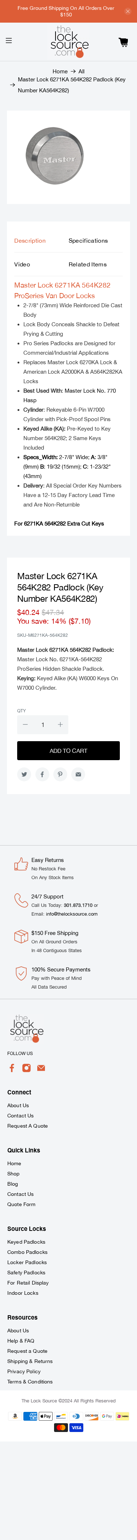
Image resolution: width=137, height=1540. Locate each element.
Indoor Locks (22, 1293)
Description (30, 240)
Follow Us (20, 1053)
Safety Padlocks (26, 1272)
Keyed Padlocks (26, 1242)
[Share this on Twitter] (24, 774)
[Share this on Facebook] (42, 774)
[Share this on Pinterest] (60, 774)
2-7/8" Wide (55, 457)
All (81, 71)
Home (60, 71)
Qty (21, 710)
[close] (128, 11)
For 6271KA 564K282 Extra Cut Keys (59, 523)
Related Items (88, 264)
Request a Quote (27, 1351)
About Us (18, 1105)
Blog (12, 1184)
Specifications (88, 240)
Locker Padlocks (27, 1262)
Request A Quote (27, 1126)
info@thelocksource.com (72, 914)
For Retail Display (28, 1283)
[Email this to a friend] (78, 774)
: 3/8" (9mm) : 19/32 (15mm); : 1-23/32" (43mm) (67, 466)
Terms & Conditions (30, 1382)
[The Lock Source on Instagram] (26, 1071)
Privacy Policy (24, 1371)
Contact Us (20, 1116)
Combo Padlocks (27, 1252)
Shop (13, 1174)
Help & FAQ (20, 1341)
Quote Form (21, 1204)
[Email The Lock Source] (41, 1071)
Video (22, 264)
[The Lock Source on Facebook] (11, 1071)
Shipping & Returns (30, 1361)
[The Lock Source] (68, 41)
